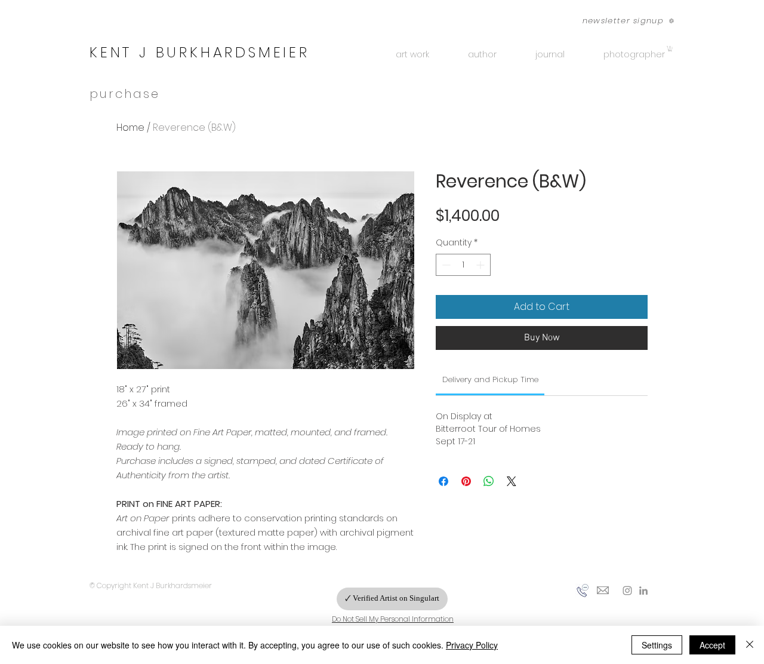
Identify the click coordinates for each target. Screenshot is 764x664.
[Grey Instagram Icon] (627, 591)
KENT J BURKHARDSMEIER (200, 52)
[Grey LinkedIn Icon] (643, 591)
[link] (490, 379)
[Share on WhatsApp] (489, 481)
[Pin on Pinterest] (466, 481)
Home (130, 127)
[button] (621, 20)
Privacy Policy (472, 645)
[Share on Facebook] (443, 481)
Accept (712, 645)
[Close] (750, 644)
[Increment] (481, 264)
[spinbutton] (463, 264)
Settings (657, 645)
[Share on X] (511, 481)
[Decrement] (445, 264)
